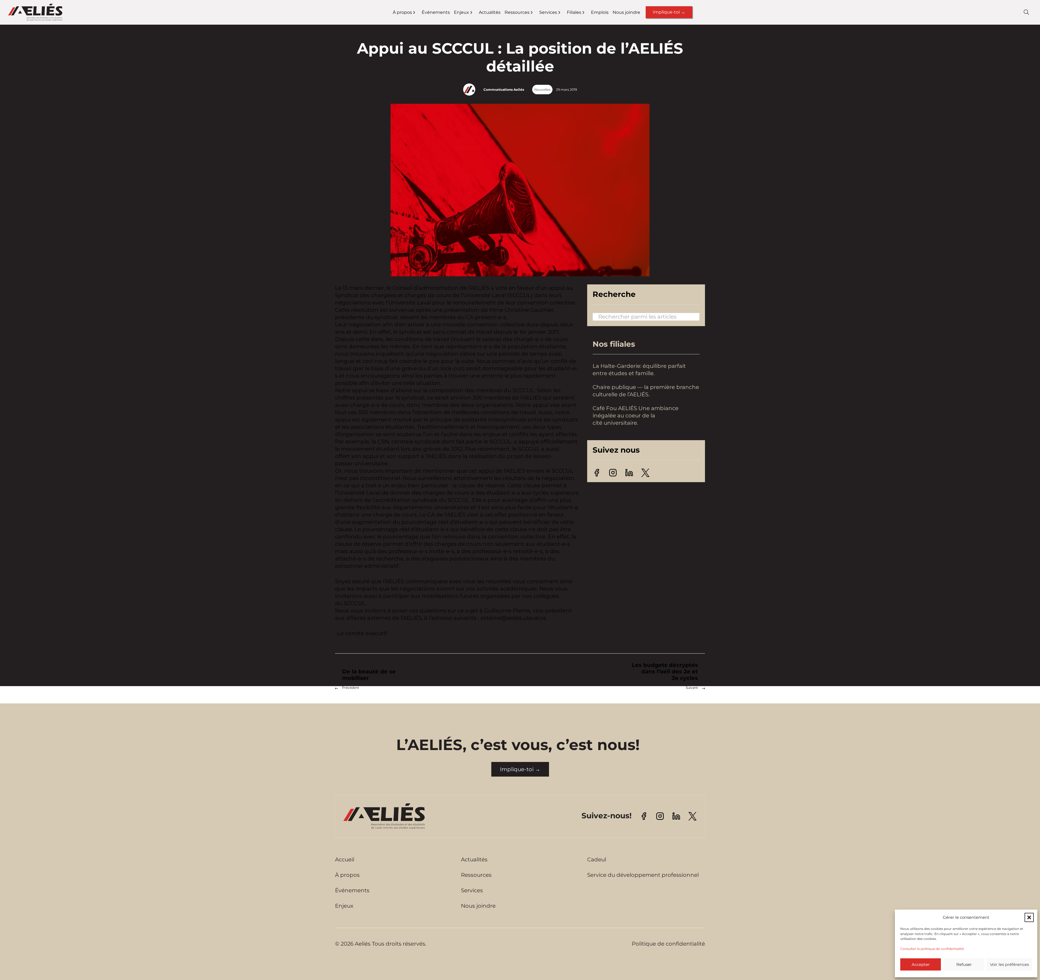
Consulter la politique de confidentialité (932, 949)
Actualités (489, 12)
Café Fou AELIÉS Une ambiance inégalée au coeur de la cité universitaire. (635, 415)
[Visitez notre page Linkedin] (629, 472)
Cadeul (596, 859)
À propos (402, 12)
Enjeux (461, 12)
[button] (1029, 917)
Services (548, 12)
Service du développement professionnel (643, 875)
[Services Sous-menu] (563, 12)
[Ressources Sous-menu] (535, 12)
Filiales (574, 12)
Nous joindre (626, 12)
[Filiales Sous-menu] (587, 12)
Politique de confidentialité (668, 943)
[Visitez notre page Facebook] (597, 472)
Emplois (600, 12)
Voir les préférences (1009, 964)
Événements (436, 12)
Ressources (517, 12)
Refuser (964, 964)
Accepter (921, 964)
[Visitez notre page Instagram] (613, 472)
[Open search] (1026, 12)
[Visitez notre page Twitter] (645, 472)
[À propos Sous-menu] (417, 12)
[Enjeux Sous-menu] (474, 12)
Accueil (344, 859)
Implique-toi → (669, 12)
